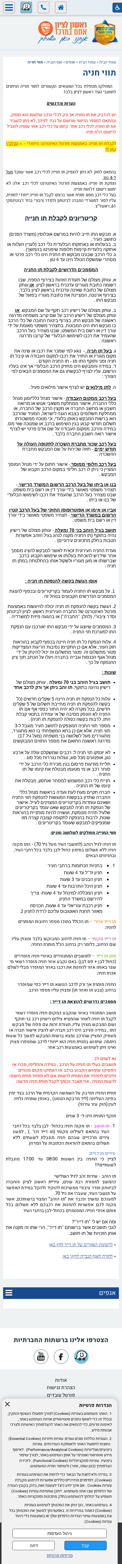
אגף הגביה (54, 62)
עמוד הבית (107, 62)
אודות (61, 1380)
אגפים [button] (107, 1293)
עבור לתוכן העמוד (61, 20)
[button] (43, 8)
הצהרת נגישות (61, 1387)
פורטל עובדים (61, 1395)
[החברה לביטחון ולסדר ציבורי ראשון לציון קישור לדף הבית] (61, 8)
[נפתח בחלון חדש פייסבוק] (61, 1356)
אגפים (70, 62)
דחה (34, 1545)
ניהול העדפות (59, 1533)
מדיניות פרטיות (60, 1555)
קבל (85, 1545)
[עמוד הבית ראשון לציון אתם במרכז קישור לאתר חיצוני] (62, 28)
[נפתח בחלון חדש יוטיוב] (41, 1356)
